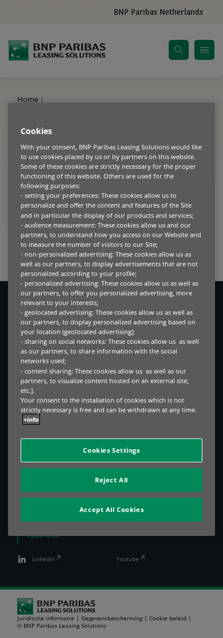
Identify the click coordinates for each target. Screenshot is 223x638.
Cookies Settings (111, 450)
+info (31, 419)
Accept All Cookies (111, 509)
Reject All (111, 480)
